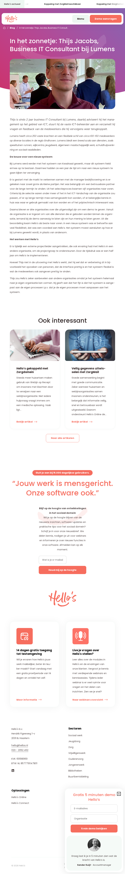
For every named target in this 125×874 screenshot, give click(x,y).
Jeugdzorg (74, 741)
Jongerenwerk (76, 764)
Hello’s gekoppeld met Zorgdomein (32, 370)
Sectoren (74, 728)
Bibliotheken (75, 770)
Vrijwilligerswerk (76, 753)
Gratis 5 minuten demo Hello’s (94, 797)
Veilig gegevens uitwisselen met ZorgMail (88, 370)
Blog (12, 27)
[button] (119, 794)
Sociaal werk (75, 735)
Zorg (70, 747)
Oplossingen (20, 790)
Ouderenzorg (75, 759)
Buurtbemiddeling (78, 776)
